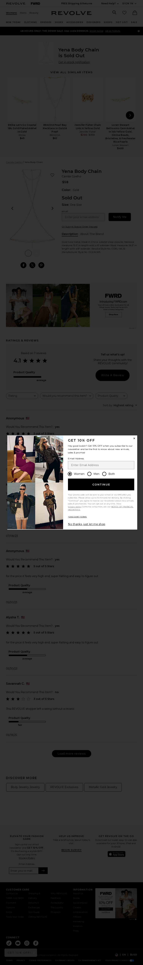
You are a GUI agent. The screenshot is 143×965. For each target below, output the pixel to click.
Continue (101, 484)
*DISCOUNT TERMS (77, 517)
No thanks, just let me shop (86, 524)
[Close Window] (134, 438)
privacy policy (74, 506)
